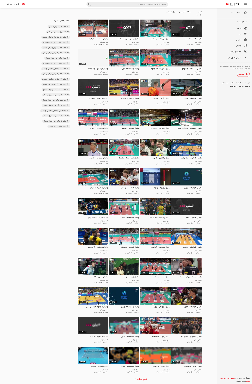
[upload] (23, 4)
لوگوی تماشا (233, 86)
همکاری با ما (239, 83)
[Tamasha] (232, 4)
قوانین (232, 83)
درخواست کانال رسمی (244, 86)
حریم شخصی (225, 83)
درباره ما (247, 83)
